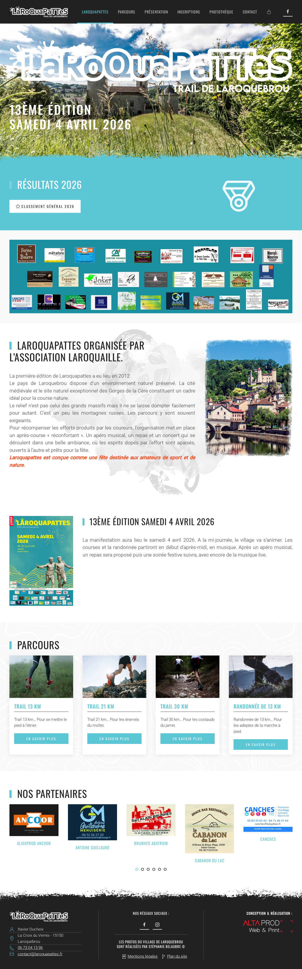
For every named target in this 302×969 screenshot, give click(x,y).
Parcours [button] (126, 12)
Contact (250, 12)
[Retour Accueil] (38, 12)
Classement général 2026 (48, 206)
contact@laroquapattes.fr (40, 954)
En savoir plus (41, 738)
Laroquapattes (95, 12)
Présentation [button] (156, 12)
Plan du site (177, 956)
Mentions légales (143, 956)
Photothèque (221, 12)
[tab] (136, 869)
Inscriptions (188, 12)
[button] (151, 276)
